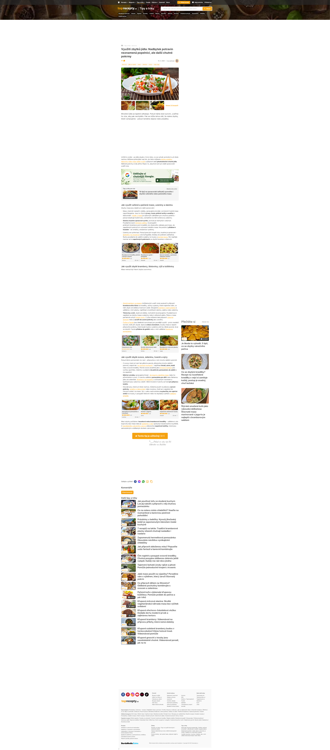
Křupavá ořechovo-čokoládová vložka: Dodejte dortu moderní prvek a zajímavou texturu (157, 613)
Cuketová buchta (175, 720)
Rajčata (170, 13)
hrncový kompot (166, 368)
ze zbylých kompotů (145, 365)
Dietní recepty (141, 715)
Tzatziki (202, 711)
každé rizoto (140, 317)
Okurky (157, 13)
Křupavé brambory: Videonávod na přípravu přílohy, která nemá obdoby (156, 620)
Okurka (133, 13)
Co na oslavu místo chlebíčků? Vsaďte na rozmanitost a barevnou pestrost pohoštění (158, 513)
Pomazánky (132, 709)
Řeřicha (205, 709)
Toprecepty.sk (200, 695)
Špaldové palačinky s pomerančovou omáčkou (133, 734)
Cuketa (152, 13)
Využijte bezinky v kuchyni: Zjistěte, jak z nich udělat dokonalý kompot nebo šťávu (193, 734)
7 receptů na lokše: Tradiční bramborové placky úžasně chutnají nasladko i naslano (158, 531)
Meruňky (163, 13)
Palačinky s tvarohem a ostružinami (130, 729)
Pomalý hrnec (167, 714)
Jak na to (134, 45)
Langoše (167, 720)
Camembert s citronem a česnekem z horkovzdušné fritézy (131, 732)
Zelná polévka (164, 711)
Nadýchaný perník (189, 720)
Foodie (183, 701)
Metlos (124, 260)
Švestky (145, 13)
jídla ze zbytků (132, 64)
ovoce (150, 64)
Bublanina (205, 720)
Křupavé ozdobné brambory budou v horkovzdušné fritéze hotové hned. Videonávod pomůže (156, 631)
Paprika (139, 13)
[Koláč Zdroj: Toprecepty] (143, 105)
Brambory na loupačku (145, 379)
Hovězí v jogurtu (146, 411)
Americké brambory (197, 709)
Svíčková (136, 711)
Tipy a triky (146, 8)
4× (122, 61)
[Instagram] (132, 694)
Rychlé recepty (190, 714)
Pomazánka (195, 13)
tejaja (161, 351)
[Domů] (122, 45)
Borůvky (176, 13)
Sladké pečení (122, 16)
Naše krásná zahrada (157, 704)
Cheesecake (189, 718)
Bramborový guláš (180, 718)
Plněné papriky (135, 718)
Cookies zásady (171, 701)
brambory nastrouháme (166, 308)
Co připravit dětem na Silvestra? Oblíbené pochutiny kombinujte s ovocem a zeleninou (154, 585)
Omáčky (202, 13)
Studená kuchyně (185, 13)
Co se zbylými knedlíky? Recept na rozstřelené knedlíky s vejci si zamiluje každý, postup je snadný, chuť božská (194, 377)
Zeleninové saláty (159, 715)
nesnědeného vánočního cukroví (134, 426)
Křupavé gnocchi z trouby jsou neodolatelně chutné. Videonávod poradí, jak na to (158, 640)
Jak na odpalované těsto (184, 709)
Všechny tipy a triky (172, 188)
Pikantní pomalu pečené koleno (129, 738)
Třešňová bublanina (183, 711)
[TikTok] (147, 694)
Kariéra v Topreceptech (187, 699)
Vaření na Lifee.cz (157, 697)
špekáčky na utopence (131, 235)
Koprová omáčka (134, 720)
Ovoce (181, 715)
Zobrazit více (205, 322)
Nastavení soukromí (172, 695)
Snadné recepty (199, 714)
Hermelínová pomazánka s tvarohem (130, 412)
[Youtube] (137, 694)
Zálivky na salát (173, 711)
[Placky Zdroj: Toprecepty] (128, 105)
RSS (182, 697)
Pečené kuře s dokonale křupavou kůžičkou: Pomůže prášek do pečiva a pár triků (156, 595)
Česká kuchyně (150, 715)
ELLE (198, 702)
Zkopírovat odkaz (151, 481)
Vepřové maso (149, 714)
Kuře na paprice (160, 720)
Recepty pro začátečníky (178, 714)
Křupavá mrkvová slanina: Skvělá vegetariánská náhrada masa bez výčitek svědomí (158, 604)
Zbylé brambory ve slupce (132, 303)
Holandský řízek (144, 720)
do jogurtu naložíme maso (159, 375)
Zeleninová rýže (127, 347)
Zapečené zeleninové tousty (169, 411)
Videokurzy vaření (157, 699)
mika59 (162, 260)
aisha (142, 415)
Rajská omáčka (171, 718)
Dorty (177, 715)
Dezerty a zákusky (171, 709)
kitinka (142, 351)
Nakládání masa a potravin (154, 709)
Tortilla (164, 709)
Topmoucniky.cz (201, 697)
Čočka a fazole (128, 322)
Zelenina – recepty (141, 709)
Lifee (198, 704)
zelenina (144, 64)
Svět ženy (154, 702)
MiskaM (143, 260)
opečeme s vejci (147, 424)
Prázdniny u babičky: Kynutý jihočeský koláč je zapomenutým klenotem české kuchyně (157, 522)
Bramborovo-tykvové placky (169, 347)
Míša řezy (152, 720)
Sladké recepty (132, 715)
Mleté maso (141, 714)
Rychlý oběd (198, 720)
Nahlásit (183, 702)
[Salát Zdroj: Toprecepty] (157, 105)
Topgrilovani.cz (201, 699)
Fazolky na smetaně (145, 718)
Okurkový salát (125, 720)
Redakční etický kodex (173, 706)
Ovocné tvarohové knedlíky (158, 718)
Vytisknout (147, 481)
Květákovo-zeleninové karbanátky (130, 727)
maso (139, 64)
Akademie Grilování (124, 13)
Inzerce (183, 695)
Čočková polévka (198, 718)
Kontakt (183, 706)
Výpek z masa (137, 215)
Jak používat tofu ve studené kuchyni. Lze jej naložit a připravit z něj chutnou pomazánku (157, 504)
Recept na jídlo (156, 695)
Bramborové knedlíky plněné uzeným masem (131, 255)
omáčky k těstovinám (137, 389)
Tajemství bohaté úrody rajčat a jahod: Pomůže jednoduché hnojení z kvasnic (157, 566)
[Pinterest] (128, 694)
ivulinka (124, 417)
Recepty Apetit (156, 701)
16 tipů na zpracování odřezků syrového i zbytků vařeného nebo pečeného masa (156, 193)
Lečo (182, 720)
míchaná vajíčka (141, 223)
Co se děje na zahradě (127, 711)
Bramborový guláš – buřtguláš (147, 255)
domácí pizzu (163, 237)
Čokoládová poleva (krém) (128, 736)
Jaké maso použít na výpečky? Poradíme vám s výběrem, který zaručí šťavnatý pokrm (158, 576)
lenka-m (124, 351)
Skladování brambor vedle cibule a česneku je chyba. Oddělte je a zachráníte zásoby (193, 731)
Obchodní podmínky (172, 702)
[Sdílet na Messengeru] (139, 481)
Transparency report (186, 704)
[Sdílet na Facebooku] (135, 481)
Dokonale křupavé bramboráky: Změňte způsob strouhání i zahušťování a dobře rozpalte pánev (194, 728)
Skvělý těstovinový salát (148, 347)
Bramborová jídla (158, 714)
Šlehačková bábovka (154, 711)
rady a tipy (156, 64)
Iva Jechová (170, 61)
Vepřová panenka (194, 711)
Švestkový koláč (125, 721)
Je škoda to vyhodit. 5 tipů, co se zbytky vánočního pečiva (194, 346)
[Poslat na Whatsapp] (143, 481)
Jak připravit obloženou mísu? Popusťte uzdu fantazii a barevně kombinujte (157, 547)
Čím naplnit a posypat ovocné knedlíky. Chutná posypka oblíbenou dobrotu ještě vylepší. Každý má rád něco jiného (158, 558)
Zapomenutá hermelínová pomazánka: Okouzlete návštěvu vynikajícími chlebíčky (157, 540)
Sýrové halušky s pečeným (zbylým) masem (168, 255)
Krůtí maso (134, 714)
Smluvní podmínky (172, 704)
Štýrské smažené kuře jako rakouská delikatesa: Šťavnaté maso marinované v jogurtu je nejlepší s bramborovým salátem (194, 413)
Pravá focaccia (144, 711)
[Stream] (142, 694)
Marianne (199, 701)
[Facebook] (123, 694)
